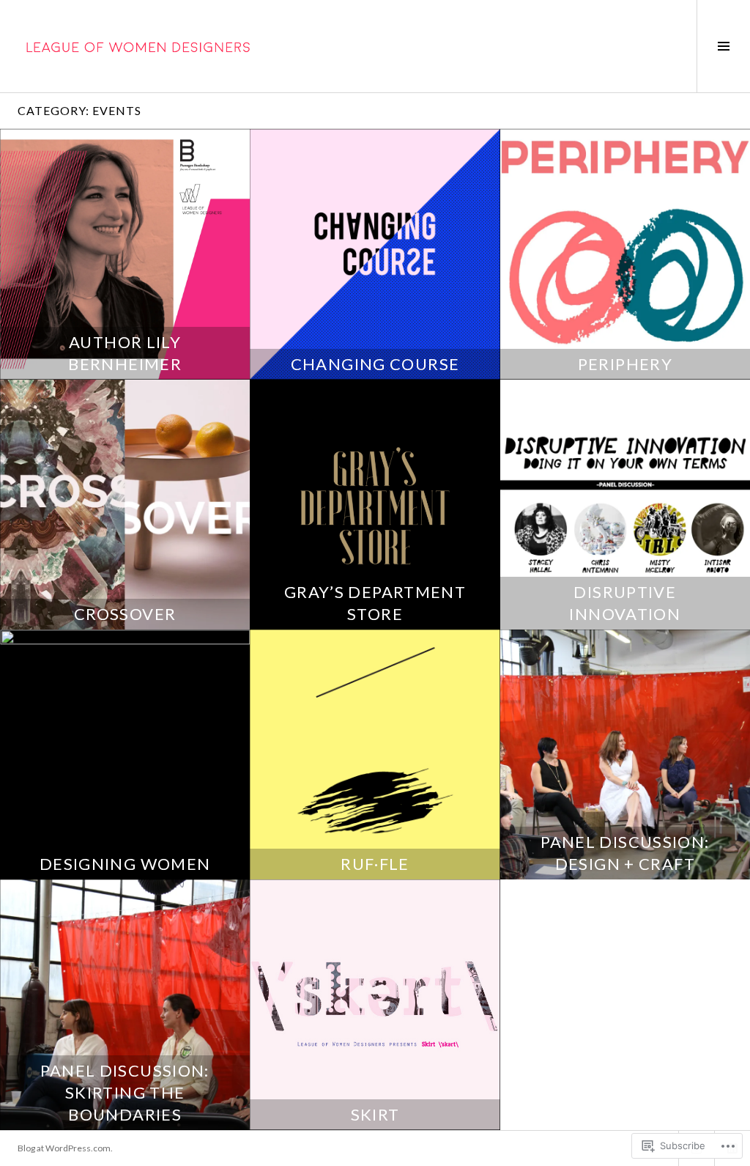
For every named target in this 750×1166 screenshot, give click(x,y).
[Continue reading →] (125, 254)
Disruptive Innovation (624, 603)
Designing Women (125, 864)
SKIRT (375, 1114)
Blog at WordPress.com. (65, 1148)
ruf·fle (375, 864)
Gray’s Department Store (375, 603)
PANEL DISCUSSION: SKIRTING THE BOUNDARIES (124, 1092)
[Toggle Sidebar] (723, 46)
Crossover (125, 614)
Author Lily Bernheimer (125, 353)
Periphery (625, 364)
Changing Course (375, 364)
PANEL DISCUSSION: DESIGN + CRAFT (625, 853)
